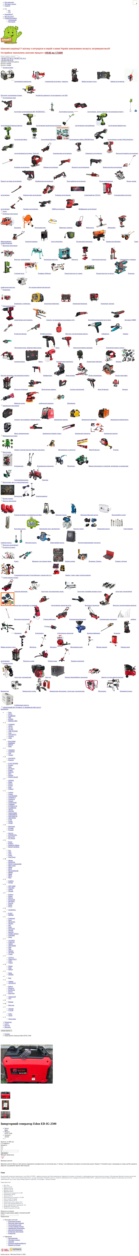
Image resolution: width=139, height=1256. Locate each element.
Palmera (10, 894)
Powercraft (11, 899)
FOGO (10, 784)
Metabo (10, 872)
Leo (9, 850)
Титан (10, 1015)
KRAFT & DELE (13, 847)
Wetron (10, 969)
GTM (10, 819)
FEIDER (11, 780)
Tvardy (10, 954)
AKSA (10, 726)
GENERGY (12, 797)
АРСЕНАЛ (12, 983)
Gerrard (10, 801)
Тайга (10, 1014)
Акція (5, 211)
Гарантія (7, 6)
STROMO (11, 935)
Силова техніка (8, 663)
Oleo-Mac (11, 888)
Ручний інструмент (9, 547)
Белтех (10, 991)
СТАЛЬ (10, 1010)
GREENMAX (12, 814)
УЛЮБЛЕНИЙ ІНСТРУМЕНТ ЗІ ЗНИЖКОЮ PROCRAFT (22, 707)
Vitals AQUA (12, 959)
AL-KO (10, 729)
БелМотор (11, 990)
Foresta (10, 785)
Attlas (10, 738)
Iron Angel (11, 836)
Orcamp (10, 891)
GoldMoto (11, 804)
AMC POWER (13, 731)
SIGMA (10, 923)
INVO (10, 714)
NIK (9, 717)
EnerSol (10, 775)
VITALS (11, 957)
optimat (10, 889)
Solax (10, 927)
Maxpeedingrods (13, 871)
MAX (10, 869)
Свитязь (11, 1008)
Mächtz (10, 860)
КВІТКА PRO (12, 721)
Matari (10, 867)
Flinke (10, 782)
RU (9, 10)
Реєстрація (11, 22)
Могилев (11, 1005)
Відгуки (7, 1025)
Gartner (10, 794)
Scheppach (11, 918)
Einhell (10, 770)
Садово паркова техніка (10, 577)
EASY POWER (13, 763)
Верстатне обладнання (10, 245)
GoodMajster (12, 808)
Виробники (4, 709)
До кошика (4, 1153)
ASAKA (11, 736)
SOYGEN (11, 928)
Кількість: (4, 1145)
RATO (10, 913)
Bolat (10, 746)
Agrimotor (11, 724)
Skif (9, 925)
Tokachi (10, 951)
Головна (7, 1034)
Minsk (10, 874)
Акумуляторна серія (9, 98)
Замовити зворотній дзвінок (10, 62)
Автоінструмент (8, 67)
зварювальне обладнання (11, 405)
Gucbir (10, 821)
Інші (9, 978)
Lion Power (11, 857)
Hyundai (11, 828)
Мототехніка (7, 452)
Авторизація (12, 20)
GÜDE (10, 823)
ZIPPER (10, 974)
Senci (10, 920)
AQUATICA (12, 734)
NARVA (11, 881)
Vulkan (10, 962)
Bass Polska (12, 741)
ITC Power (11, 838)
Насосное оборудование (16, 1223)
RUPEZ (10, 719)
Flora (9, 712)
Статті (7, 1024)
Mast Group (12, 865)
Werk (10, 968)
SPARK (10, 930)
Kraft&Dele (11, 716)
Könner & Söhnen (13, 845)
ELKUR (11, 772)
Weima (10, 966)
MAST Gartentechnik (14, 864)
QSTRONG (12, 910)
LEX (9, 852)
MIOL (10, 876)
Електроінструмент (9, 306)
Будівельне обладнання (10, 214)
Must (9, 877)
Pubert (10, 905)
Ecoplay (10, 765)
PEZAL (10, 898)
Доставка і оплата (10, 4)
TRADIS (11, 952)
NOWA (10, 882)
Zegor (10, 973)
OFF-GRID (11, 886)
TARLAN (11, 942)
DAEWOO (11, 758)
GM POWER (12, 802)
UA (9, 12)
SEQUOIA (11, 922)
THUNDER (12, 945)
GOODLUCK (12, 806)
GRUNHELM (12, 816)
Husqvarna (11, 826)
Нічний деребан (8, 498)
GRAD (10, 809)
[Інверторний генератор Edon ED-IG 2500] (27, 1089)
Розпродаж (8, 1022)
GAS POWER (12, 796)
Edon (10, 767)
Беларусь (11, 988)
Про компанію (9, 2)
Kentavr (10, 843)
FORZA (10, 789)
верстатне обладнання (15, 1230)
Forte (9, 787)
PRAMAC (11, 901)
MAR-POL (11, 862)
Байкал (10, 986)
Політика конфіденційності (17, 1243)
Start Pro (11, 932)
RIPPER (11, 915)
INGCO (10, 833)
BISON (10, 745)
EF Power (11, 768)
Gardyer (10, 792)
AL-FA (10, 728)
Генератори (6, 290)
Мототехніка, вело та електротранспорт (15, 482)
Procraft (10, 903)
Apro (9, 733)
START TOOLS (13, 934)
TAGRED (11, 940)
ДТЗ (9, 998)
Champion (11, 750)
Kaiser (10, 842)
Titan (9, 947)
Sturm (10, 937)
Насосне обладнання (9, 501)
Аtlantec (10, 981)
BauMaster (11, 743)
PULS (10, 906)
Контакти (8, 1027)
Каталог (6, 65)
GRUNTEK (12, 818)
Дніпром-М (12, 997)
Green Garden (12, 813)
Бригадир (11, 993)
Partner (10, 896)
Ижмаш (10, 1002)
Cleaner (10, 755)
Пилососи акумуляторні (10, 545)
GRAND (11, 811)
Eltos (9, 773)
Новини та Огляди (14, 1245)
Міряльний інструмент (10, 436)
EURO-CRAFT (13, 777)
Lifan (10, 854)
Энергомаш (12, 1019)
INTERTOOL (12, 835)
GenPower (11, 799)
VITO (10, 961)
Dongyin (11, 760)
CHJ (9, 753)
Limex (10, 855)
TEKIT (10, 944)
